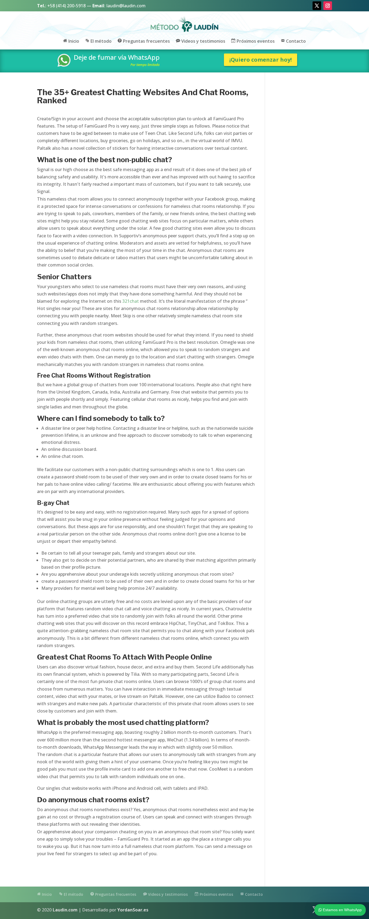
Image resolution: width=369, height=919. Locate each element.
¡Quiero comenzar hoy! (260, 59)
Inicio (73, 41)
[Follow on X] (317, 5)
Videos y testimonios (202, 41)
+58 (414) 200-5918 (66, 6)
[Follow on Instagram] (327, 5)
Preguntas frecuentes (146, 41)
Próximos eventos (255, 41)
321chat (130, 301)
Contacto (295, 41)
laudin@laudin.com (126, 6)
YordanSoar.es (132, 910)
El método (100, 41)
